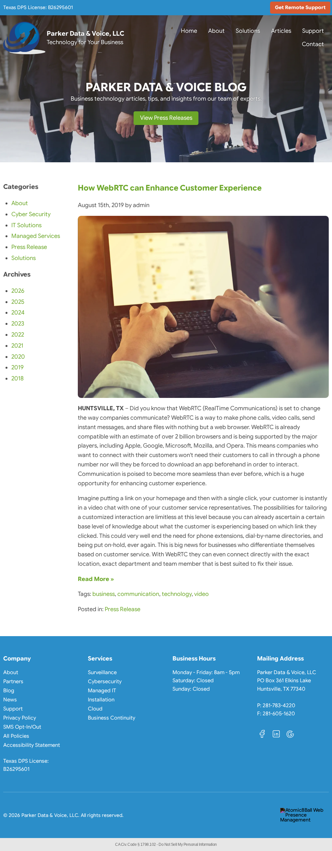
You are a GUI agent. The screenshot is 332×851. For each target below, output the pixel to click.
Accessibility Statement (31, 745)
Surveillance (102, 672)
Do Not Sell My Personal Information (188, 844)
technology (177, 594)
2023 (17, 323)
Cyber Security (31, 214)
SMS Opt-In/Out (22, 727)
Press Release (122, 609)
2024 (18, 312)
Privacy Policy (19, 718)
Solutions (248, 30)
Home (189, 30)
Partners (13, 681)
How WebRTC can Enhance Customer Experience (170, 188)
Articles (281, 30)
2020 (18, 356)
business (103, 594)
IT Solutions (26, 225)
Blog (8, 690)
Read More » (96, 579)
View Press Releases (166, 117)
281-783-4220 (279, 705)
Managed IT (102, 690)
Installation (101, 700)
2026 (17, 290)
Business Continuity (111, 718)
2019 (17, 367)
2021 (17, 345)
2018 (17, 378)
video (201, 594)
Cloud (95, 709)
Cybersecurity (105, 681)
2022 (17, 334)
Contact (313, 44)
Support (313, 30)
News (10, 700)
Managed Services (35, 236)
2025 (17, 301)
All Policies (16, 736)
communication (138, 594)
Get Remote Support (302, 9)
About (216, 30)
